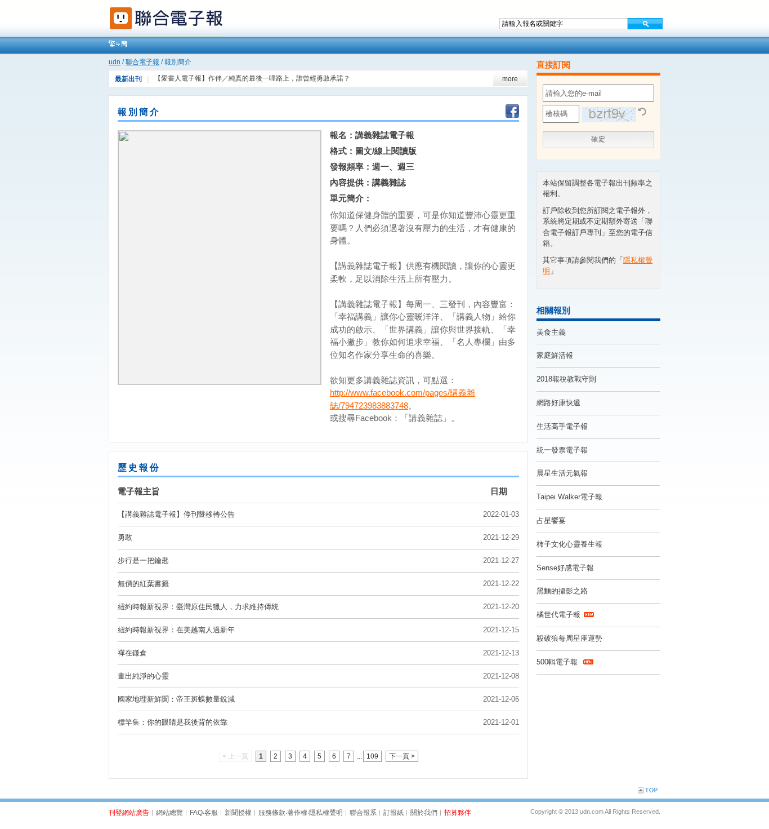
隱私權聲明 (326, 813)
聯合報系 (363, 813)
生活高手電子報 (562, 426)
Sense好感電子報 (565, 568)
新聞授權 (238, 813)
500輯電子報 (558, 662)
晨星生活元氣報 (562, 473)
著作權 (297, 813)
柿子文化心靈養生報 (569, 544)
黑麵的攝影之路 (562, 591)
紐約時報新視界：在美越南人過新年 (176, 630)
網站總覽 (169, 813)
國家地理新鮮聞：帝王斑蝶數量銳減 (176, 699)
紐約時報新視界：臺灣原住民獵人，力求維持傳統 (198, 606)
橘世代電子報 (558, 614)
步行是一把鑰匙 (143, 560)
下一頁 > (402, 756)
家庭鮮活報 (554, 355)
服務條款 (271, 813)
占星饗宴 (551, 520)
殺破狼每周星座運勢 (569, 638)
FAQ (196, 813)
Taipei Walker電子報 (569, 497)
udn (114, 62)
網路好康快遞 (558, 402)
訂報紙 (393, 813)
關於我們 (423, 813)
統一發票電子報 (562, 450)
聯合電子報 (142, 62)
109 (372, 756)
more (510, 79)
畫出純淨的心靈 (143, 676)
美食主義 (551, 332)
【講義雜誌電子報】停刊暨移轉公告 (176, 514)
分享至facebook (512, 112)
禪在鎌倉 (132, 653)
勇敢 (125, 537)
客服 (211, 813)
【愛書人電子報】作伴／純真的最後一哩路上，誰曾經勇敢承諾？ (252, 78)
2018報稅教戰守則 (566, 379)
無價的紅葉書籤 (143, 583)
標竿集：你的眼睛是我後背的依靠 (172, 722)
